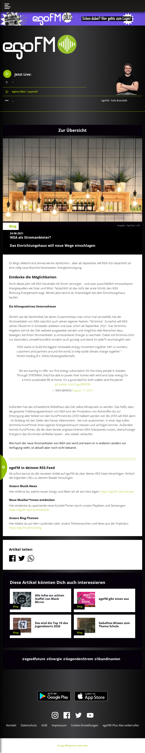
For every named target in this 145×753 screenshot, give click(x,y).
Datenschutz (29, 725)
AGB (44, 725)
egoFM (105, 100)
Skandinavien (108, 659)
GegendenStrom (79, 659)
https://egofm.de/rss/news (117, 491)
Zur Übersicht (72, 130)
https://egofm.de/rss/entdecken (29, 510)
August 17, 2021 (82, 390)
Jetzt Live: (22, 74)
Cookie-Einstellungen (84, 725)
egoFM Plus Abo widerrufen (121, 725)
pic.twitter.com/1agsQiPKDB (72, 384)
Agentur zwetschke (78, 745)
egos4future (35, 659)
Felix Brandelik (119, 100)
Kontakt (11, 725)
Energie (55, 659)
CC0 (138, 225)
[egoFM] (39, 58)
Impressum (59, 725)
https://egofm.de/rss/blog (25, 527)
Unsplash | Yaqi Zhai (125, 225)
